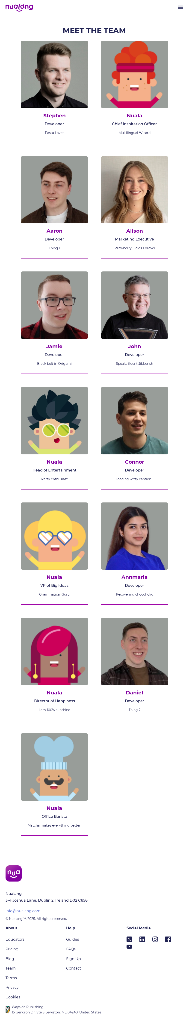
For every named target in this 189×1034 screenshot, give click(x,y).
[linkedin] (145, 940)
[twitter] (133, 940)
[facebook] (171, 940)
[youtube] (133, 948)
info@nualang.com (23, 911)
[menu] (180, 7)
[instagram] (158, 940)
